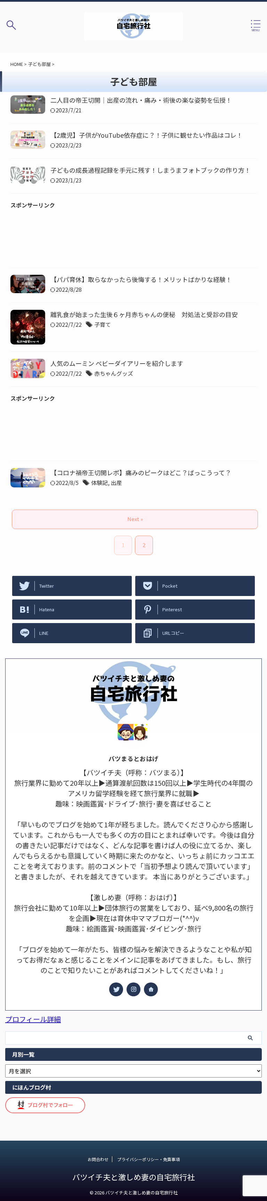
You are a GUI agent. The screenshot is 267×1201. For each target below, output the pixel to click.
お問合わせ (98, 1159)
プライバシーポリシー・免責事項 (148, 1159)
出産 (116, 482)
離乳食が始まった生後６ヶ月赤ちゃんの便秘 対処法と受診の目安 (144, 314)
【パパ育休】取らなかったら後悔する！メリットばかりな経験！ (141, 279)
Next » (135, 518)
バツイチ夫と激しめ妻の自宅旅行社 (133, 1176)
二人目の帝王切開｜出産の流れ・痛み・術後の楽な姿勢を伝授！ (141, 99)
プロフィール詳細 (33, 1019)
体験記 (99, 482)
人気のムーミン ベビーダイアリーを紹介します (116, 363)
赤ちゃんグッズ (113, 373)
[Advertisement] (133, 240)
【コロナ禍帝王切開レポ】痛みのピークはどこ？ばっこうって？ (140, 472)
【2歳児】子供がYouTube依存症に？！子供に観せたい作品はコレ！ (146, 134)
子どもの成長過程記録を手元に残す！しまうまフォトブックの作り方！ (150, 169)
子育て (102, 324)
